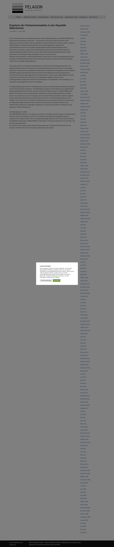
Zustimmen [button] (56, 280)
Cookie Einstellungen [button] (46, 280)
